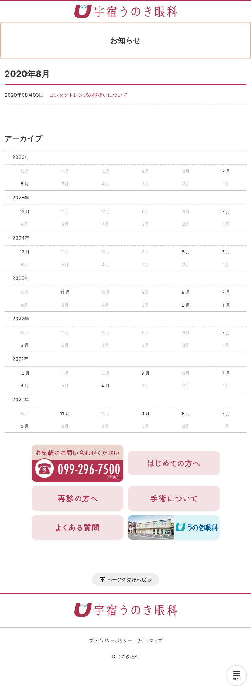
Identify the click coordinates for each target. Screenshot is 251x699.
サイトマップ (149, 640)
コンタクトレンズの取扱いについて (88, 95)
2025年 (20, 198)
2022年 (20, 318)
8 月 (186, 251)
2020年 (20, 399)
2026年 (20, 157)
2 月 (186, 305)
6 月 (25, 183)
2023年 (20, 278)
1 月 (226, 305)
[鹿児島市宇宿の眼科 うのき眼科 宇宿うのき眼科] (125, 11)
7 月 (226, 171)
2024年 (20, 238)
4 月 (105, 385)
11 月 (65, 292)
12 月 (25, 211)
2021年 (20, 359)
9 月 (145, 373)
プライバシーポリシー (110, 640)
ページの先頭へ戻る (129, 579)
